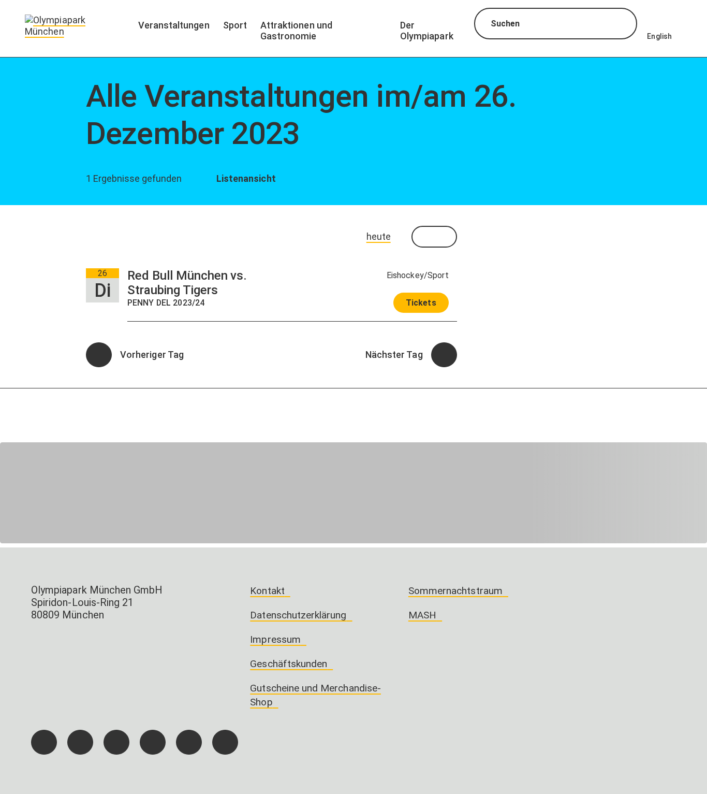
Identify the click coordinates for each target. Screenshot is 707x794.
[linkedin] (189, 742)
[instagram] (80, 742)
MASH (422, 615)
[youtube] (225, 742)
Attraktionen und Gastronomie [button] (296, 30)
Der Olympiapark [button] (426, 30)
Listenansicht (244, 178)
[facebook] (44, 742)
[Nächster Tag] (444, 354)
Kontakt (267, 591)
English (659, 36)
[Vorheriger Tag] (99, 354)
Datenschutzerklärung (298, 615)
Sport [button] (235, 25)
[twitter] (153, 742)
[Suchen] (620, 25)
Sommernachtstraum (455, 591)
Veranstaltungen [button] (174, 25)
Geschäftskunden (288, 664)
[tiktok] (116, 742)
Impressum (275, 639)
